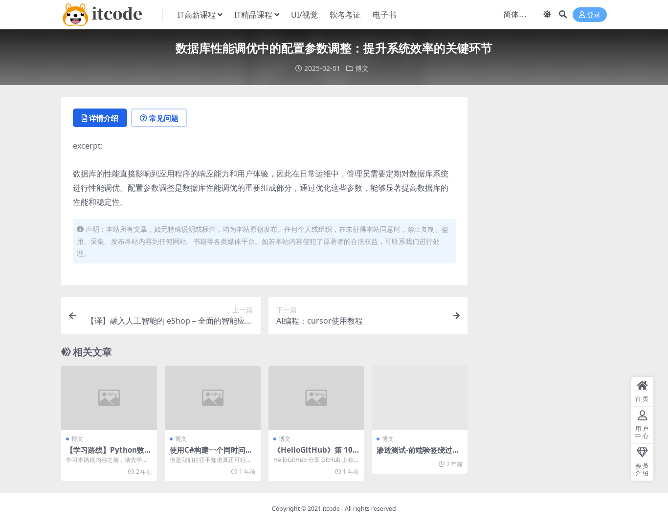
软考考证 (345, 14)
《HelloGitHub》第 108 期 (315, 454)
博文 (362, 68)
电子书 (384, 14)
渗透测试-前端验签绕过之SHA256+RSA (418, 454)
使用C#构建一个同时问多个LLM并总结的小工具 (211, 454)
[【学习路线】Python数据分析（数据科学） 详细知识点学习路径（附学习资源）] (109, 397)
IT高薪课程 (197, 14)
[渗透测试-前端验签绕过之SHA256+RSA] (420, 397)
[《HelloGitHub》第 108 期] (316, 397)
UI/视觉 (304, 14)
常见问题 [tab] (163, 118)
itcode (331, 508)
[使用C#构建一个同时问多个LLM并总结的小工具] (213, 397)
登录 (594, 15)
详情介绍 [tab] (103, 118)
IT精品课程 (253, 14)
